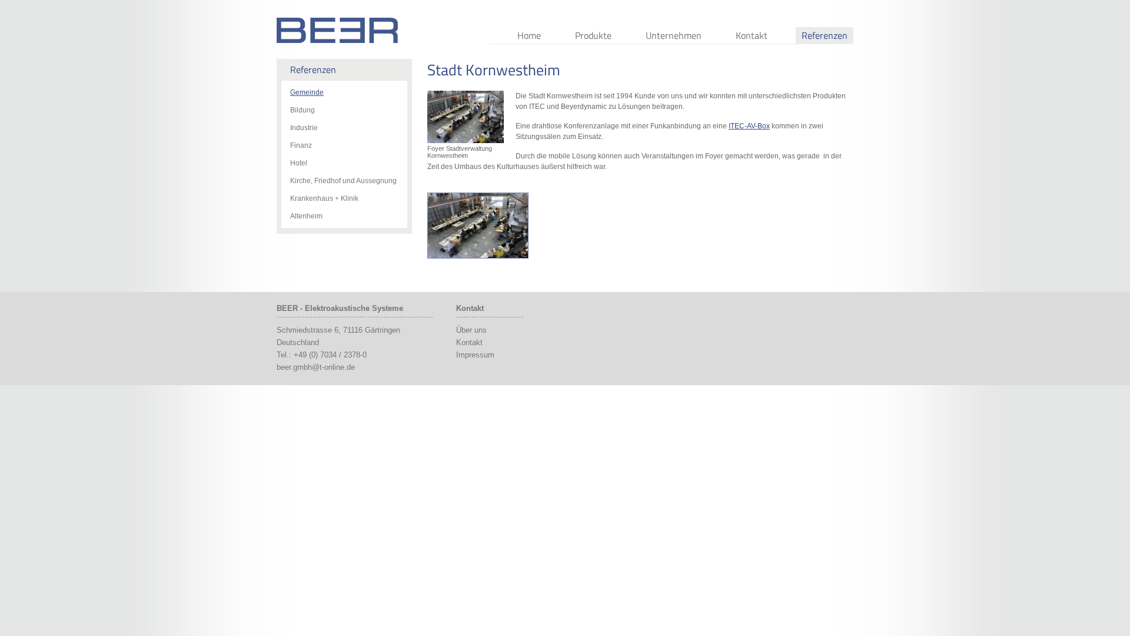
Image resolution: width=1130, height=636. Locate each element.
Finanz (301, 145)
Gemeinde (307, 92)
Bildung (302, 110)
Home (529, 35)
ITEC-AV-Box (749, 126)
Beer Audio (337, 30)
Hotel (298, 163)
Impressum (475, 354)
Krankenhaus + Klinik (324, 198)
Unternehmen (674, 35)
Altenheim (306, 216)
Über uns (471, 330)
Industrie (304, 128)
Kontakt (751, 35)
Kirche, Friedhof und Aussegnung (343, 181)
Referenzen (825, 35)
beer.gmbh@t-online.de (316, 367)
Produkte (593, 35)
